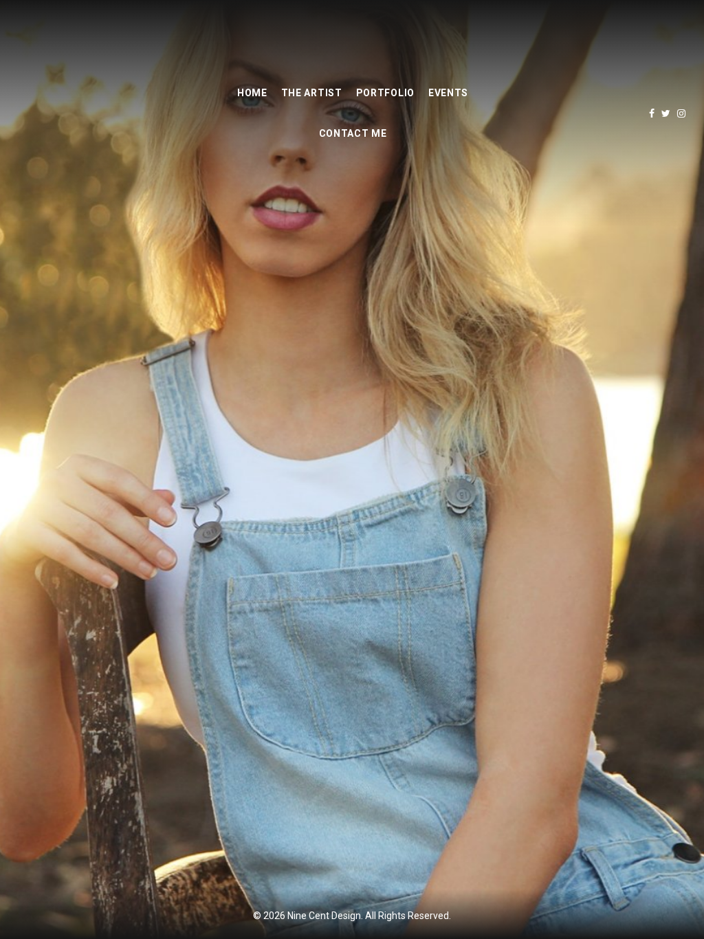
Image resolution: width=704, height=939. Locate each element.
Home (252, 92)
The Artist (311, 92)
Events (448, 92)
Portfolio (385, 92)
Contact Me (353, 133)
